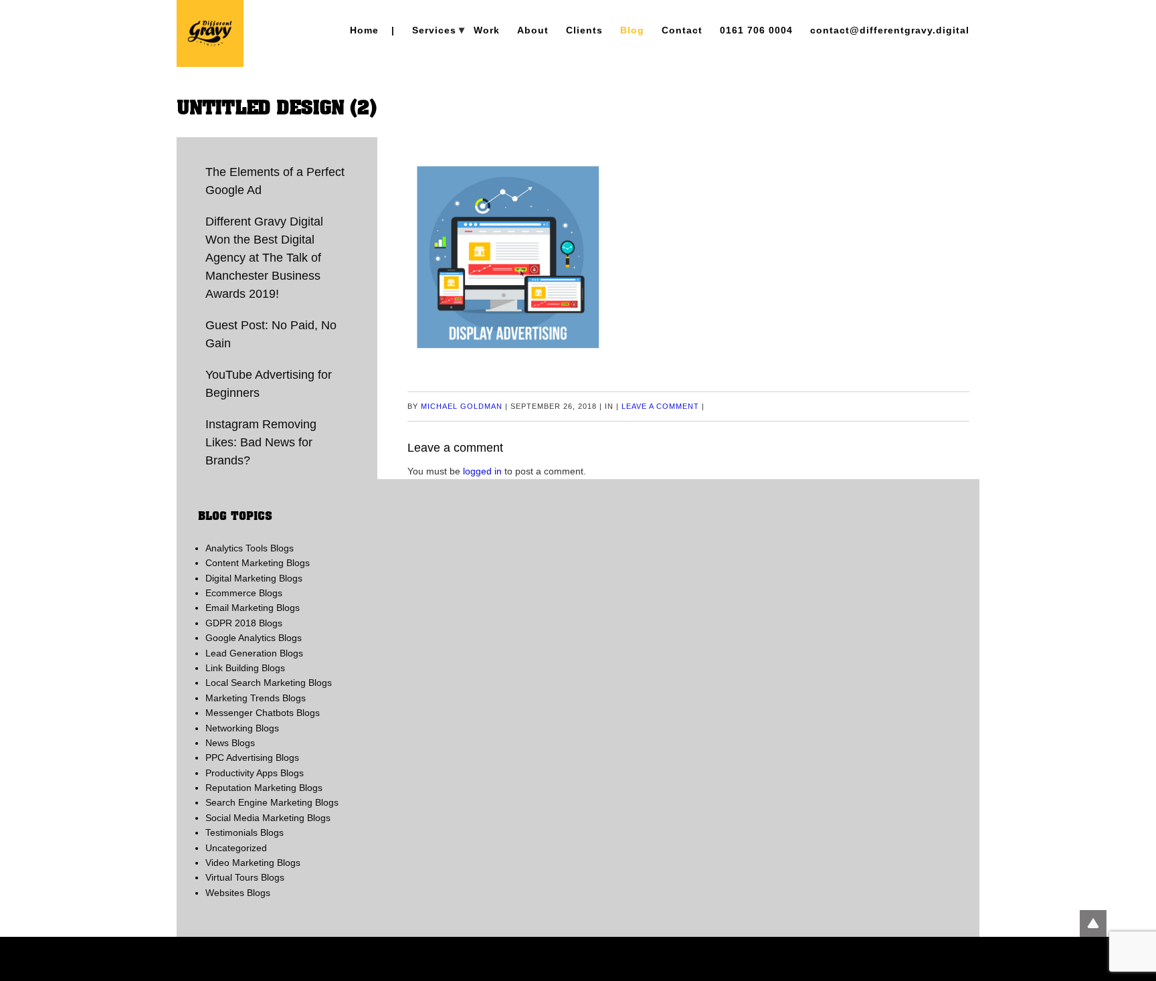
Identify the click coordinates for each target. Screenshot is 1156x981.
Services (434, 30)
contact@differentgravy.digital (889, 30)
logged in (482, 471)
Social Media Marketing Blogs (267, 817)
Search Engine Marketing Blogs (272, 802)
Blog (632, 30)
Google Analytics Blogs (253, 637)
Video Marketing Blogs (252, 862)
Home (364, 30)
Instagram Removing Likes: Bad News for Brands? (260, 442)
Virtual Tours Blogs (244, 877)
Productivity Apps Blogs (254, 773)
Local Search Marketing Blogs (268, 682)
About (533, 30)
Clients (584, 30)
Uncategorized (236, 847)
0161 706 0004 (756, 30)
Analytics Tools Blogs (249, 548)
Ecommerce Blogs (243, 593)
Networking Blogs (242, 728)
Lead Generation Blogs (254, 653)
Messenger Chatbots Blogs (262, 712)
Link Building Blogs (245, 667)
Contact (682, 30)
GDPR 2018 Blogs (243, 623)
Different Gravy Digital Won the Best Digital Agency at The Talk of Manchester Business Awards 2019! (264, 257)
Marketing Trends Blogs (255, 698)
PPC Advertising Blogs (252, 757)
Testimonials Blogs (244, 832)
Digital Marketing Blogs (253, 578)
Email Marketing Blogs (252, 607)
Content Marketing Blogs (257, 562)
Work (487, 30)
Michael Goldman (461, 406)
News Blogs (230, 742)
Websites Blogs (237, 892)
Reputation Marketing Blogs (263, 787)
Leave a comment (660, 406)
